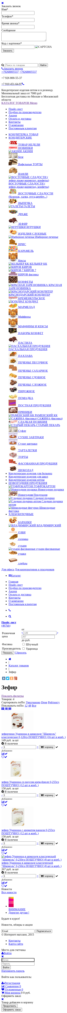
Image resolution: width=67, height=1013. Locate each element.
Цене (44, 702)
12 (26, 705)
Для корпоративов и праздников (34, 569)
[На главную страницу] (10, 659)
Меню (33, 102)
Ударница (32, 648)
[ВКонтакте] (3, 678)
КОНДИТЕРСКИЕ (20, 137)
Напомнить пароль (12, 970)
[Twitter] (7, 678)
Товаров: (6, 699)
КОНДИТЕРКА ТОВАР (23, 134)
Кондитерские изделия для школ (28, 476)
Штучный (32, 644)
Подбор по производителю (25, 112)
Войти (6, 967)
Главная (13, 581)
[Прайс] (9, 708)
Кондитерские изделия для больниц (30, 473)
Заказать (8, 50)
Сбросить (20, 652)
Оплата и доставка (20, 118)
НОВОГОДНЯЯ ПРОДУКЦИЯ (28, 483)
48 (29, 705)
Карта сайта (16, 943)
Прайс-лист (16, 109)
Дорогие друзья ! (19, 912)
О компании (16, 125)
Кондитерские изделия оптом (26, 479)
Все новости (9, 892)
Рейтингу (54, 702)
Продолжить (9, 1006)
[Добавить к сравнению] (4, 753)
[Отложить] (4, 756)
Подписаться (44, 931)
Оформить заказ (12, 1009)
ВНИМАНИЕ (17, 909)
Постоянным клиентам (23, 128)
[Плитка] (3, 708)
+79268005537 (10, 71)
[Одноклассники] (11, 678)
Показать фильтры (12, 695)
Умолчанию (33, 702)
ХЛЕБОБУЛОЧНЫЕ (21, 514)
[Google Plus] (15, 678)
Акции (13, 115)
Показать (8, 652)
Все (34, 705)
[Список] (6, 708)
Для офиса (7, 569)
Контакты (15, 121)
